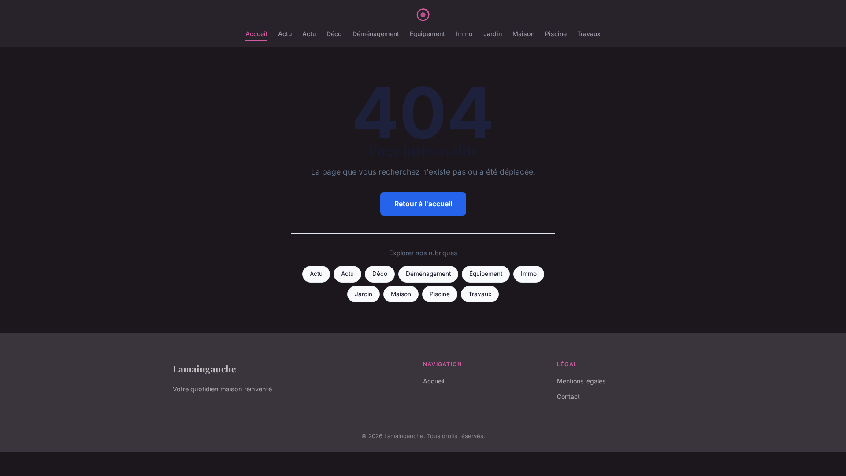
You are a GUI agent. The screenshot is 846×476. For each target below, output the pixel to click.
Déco (334, 33)
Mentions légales (581, 381)
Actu (285, 33)
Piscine (556, 33)
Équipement (427, 33)
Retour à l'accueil (423, 203)
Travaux (589, 33)
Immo (464, 33)
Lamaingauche (204, 368)
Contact (568, 396)
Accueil (256, 33)
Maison (523, 33)
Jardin (492, 33)
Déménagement (375, 33)
